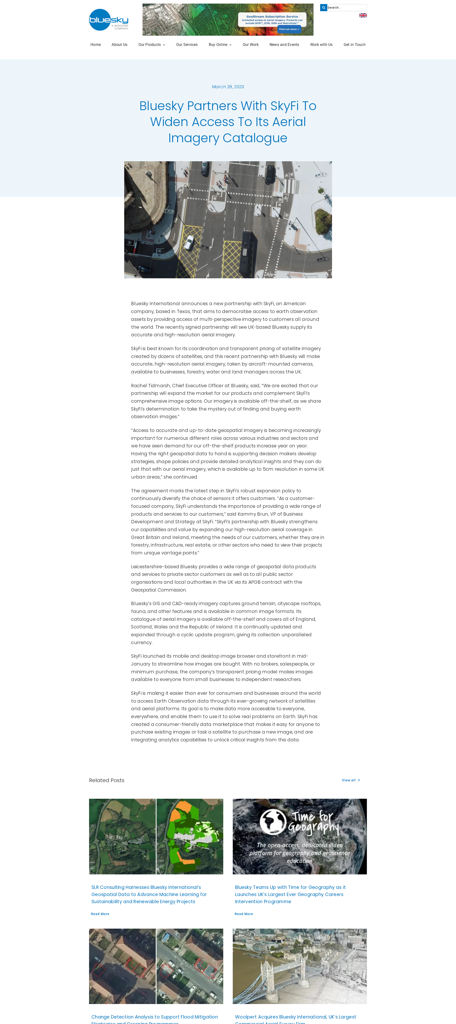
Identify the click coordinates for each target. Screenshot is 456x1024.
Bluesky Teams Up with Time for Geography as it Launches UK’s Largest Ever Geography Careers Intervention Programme (290, 894)
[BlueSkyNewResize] (108, 11)
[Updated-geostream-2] (228, 6)
